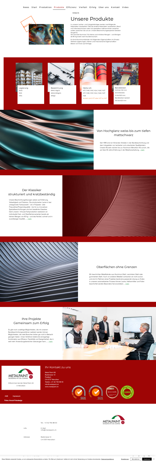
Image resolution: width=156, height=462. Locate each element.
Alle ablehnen (136, 459)
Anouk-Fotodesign (15, 400)
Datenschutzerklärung (107, 459)
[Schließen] (154, 459)
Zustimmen (147, 459)
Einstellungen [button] (125, 459)
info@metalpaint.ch (48, 430)
